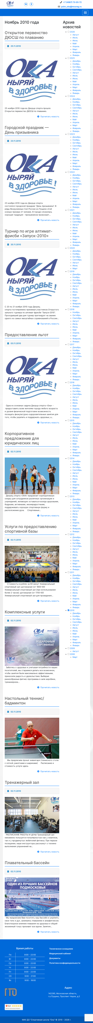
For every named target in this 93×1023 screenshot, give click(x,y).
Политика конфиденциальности (64, 963)
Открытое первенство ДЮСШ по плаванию (26, 35)
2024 (72, 96)
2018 (72, 309)
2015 (72, 420)
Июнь (75, 40)
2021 (72, 210)
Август (76, 34)
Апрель (76, 46)
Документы (54, 958)
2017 (72, 344)
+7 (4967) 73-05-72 (72, 2)
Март (75, 49)
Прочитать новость (49, 116)
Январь (76, 55)
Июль (75, 37)
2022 (72, 172)
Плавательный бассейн (27, 862)
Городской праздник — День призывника (27, 130)
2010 (72, 610)
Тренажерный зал (22, 782)
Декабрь (77, 61)
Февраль (77, 52)
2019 (72, 271)
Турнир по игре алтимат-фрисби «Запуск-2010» (28, 233)
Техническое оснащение (61, 949)
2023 (72, 134)
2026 (72, 32)
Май (75, 43)
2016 (72, 382)
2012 (72, 534)
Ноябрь (76, 64)
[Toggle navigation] (85, 12)
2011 (72, 572)
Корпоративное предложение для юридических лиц (22, 438)
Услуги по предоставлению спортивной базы (31, 529)
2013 (72, 496)
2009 (72, 648)
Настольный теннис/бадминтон (24, 700)
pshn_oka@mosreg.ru (71, 6)
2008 (72, 654)
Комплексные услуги (25, 612)
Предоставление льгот (26, 334)
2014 (72, 458)
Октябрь (77, 67)
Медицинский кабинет (60, 953)
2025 (72, 58)
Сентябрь (77, 70)
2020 (72, 248)
